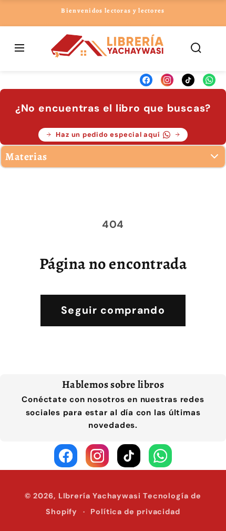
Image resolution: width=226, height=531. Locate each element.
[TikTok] (188, 80)
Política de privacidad (135, 511)
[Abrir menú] (19, 48)
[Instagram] (167, 80)
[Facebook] (146, 80)
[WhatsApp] (209, 80)
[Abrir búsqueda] (196, 48)
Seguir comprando (113, 310)
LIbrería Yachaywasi (99, 495)
